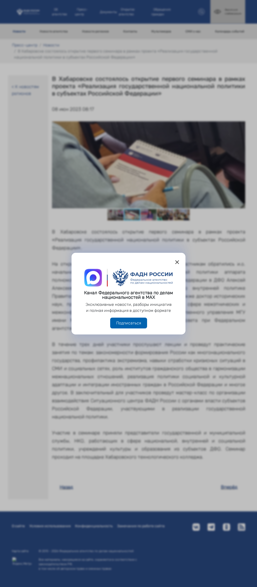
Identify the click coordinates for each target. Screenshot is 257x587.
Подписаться (128, 323)
